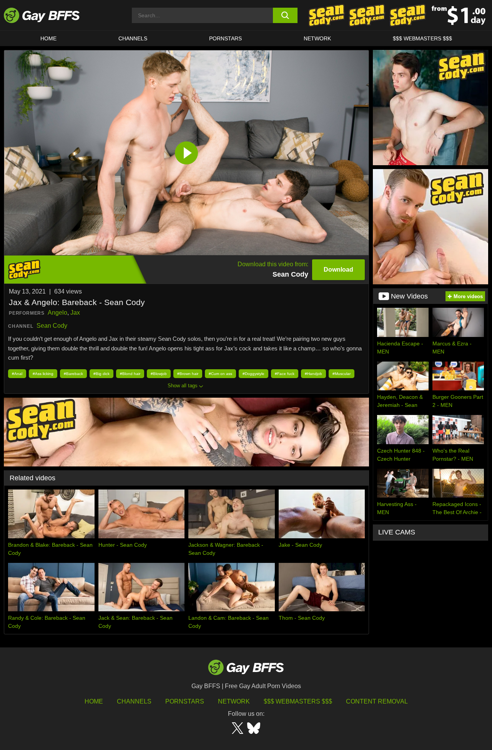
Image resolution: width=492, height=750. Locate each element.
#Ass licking (43, 374)
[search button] (285, 15)
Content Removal (377, 701)
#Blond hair (130, 374)
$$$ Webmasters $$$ (422, 38)
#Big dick (101, 374)
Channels (134, 701)
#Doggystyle (253, 374)
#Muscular (341, 374)
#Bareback (73, 374)
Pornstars (184, 701)
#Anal (17, 374)
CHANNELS (132, 38)
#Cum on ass (220, 374)
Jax (75, 312)
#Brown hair (187, 374)
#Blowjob (159, 374)
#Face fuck (284, 374)
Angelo (57, 312)
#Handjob (313, 374)
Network (317, 38)
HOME (48, 38)
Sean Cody (52, 325)
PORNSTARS (225, 38)
